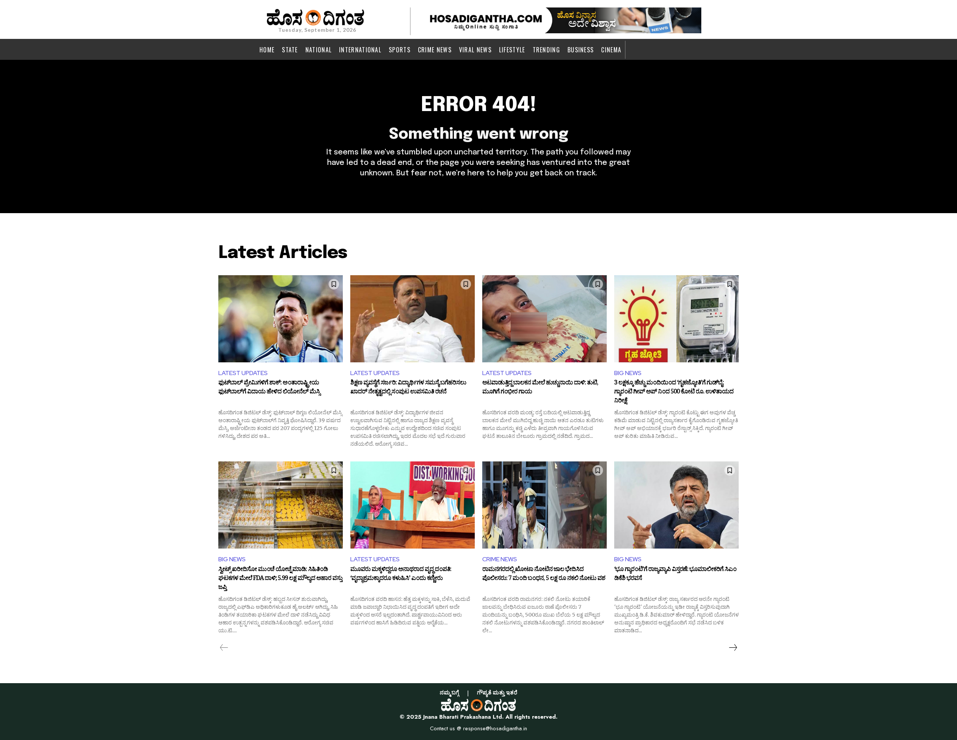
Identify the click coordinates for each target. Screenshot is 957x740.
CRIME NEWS (499, 559)
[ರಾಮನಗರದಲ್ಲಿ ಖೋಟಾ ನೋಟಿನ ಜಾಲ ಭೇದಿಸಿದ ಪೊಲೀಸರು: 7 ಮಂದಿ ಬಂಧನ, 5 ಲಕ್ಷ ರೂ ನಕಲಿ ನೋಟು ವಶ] (544, 505)
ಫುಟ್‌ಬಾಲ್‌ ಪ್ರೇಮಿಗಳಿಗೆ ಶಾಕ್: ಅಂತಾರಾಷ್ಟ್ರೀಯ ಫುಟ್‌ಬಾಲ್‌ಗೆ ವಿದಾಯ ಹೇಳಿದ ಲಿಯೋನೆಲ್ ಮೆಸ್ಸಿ (269, 388)
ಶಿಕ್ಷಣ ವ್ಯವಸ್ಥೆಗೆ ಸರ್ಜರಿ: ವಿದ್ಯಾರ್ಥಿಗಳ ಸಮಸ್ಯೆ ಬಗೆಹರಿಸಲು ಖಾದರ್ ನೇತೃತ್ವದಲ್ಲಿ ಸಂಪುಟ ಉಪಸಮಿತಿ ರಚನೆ (408, 388)
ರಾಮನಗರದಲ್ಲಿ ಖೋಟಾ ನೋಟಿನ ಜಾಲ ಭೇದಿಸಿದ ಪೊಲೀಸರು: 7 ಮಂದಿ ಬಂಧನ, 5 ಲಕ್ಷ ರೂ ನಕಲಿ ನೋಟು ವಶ (543, 575)
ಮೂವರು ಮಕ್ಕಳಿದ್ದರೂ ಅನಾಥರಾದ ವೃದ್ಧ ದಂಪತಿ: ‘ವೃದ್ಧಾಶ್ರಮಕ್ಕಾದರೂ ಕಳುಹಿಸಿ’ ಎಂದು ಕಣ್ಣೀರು (400, 575)
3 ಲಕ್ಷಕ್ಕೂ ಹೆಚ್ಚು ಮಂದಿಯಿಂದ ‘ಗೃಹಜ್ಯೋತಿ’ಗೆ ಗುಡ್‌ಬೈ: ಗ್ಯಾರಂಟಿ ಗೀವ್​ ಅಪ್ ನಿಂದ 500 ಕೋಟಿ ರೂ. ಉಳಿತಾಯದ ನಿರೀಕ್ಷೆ (673, 392)
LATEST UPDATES (243, 373)
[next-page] (733, 647)
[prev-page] (224, 647)
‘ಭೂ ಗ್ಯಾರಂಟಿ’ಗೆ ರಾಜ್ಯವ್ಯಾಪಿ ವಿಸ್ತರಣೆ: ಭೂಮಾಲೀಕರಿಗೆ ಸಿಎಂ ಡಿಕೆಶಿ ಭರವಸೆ (675, 575)
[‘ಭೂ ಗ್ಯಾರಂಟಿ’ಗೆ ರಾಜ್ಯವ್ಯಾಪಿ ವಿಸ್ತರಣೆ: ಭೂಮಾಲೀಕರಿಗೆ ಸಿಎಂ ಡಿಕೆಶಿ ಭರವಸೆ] (676, 505)
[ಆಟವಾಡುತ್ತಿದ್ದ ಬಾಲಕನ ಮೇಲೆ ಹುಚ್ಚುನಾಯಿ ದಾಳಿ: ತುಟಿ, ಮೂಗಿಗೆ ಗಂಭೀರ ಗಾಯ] (544, 318)
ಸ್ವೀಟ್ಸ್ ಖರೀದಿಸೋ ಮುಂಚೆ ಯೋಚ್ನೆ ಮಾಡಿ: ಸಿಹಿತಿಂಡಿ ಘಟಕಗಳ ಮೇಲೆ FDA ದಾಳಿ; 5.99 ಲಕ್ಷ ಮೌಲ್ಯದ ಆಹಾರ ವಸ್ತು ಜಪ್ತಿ (280, 579)
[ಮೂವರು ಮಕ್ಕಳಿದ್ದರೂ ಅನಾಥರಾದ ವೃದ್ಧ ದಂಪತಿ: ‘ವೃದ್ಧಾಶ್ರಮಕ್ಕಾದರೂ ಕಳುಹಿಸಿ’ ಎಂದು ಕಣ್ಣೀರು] (412, 505)
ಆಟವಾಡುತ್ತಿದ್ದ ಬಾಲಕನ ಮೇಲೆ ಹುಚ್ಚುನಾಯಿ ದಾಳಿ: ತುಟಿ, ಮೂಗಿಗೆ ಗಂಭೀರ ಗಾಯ (540, 388)
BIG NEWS (627, 373)
